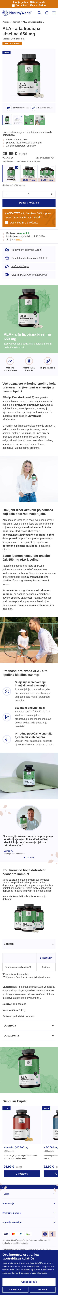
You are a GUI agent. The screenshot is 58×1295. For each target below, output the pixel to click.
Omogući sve (29, 1282)
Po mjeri (42, 1289)
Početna (5, 22)
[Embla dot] (24, 866)
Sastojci (9, 961)
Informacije (8, 1224)
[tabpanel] (29, 999)
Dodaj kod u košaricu (30, 5)
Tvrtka (5, 1215)
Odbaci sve (15, 1289)
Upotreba (10, 1047)
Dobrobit (16, 22)
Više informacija (19, 1272)
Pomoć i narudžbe (12, 1243)
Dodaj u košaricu (29, 206)
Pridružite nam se (11, 1234)
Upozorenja (11, 1057)
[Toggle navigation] (54, 13)
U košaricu (22, 1195)
